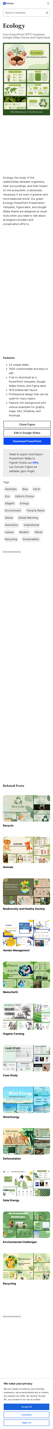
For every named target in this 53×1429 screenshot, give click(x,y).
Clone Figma (27, 424)
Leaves (9, 532)
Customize (26, 1414)
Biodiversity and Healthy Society (24, 908)
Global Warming (28, 517)
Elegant (9, 503)
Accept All (26, 1407)
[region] (26, 1404)
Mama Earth (10, 992)
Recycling (11, 539)
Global (9, 517)
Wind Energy (11, 1117)
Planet (38, 532)
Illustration (11, 524)
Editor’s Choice (24, 496)
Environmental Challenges (20, 1242)
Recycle (8, 825)
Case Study (10, 1075)
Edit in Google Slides (27, 432)
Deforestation (12, 1158)
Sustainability (31, 539)
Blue (25, 489)
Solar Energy (11, 1200)
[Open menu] (48, 3)
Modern (24, 532)
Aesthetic (11, 489)
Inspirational (31, 524)
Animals (8, 867)
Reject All (26, 1422)
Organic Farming (13, 1033)
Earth (36, 489)
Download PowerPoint (27, 441)
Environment (13, 510)
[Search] (48, 13)
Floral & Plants (35, 510)
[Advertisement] (26, 145)
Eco (7, 496)
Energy (24, 503)
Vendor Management (16, 950)
